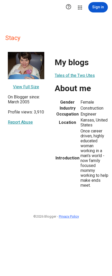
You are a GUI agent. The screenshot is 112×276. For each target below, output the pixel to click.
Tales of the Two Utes (75, 75)
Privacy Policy (69, 216)
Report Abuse (20, 122)
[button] (68, 7)
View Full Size (26, 86)
